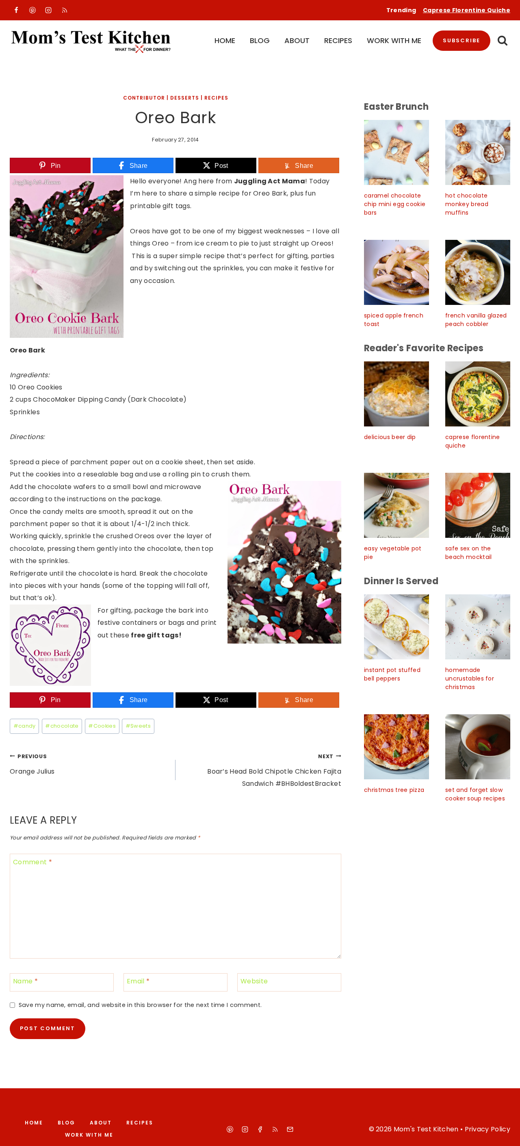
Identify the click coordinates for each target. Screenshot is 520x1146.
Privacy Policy (487, 1129)
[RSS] (64, 10)
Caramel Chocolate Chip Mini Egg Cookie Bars (394, 204)
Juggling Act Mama (269, 181)
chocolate (61, 725)
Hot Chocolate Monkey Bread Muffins (466, 204)
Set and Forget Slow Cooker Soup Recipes (475, 794)
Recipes (216, 97)
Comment (32, 862)
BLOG (260, 40)
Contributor (144, 97)
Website (254, 981)
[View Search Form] (502, 41)
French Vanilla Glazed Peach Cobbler (476, 319)
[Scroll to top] (504, 1132)
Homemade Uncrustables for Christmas (469, 678)
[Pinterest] (32, 10)
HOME (224, 40)
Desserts (184, 97)
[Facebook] (16, 10)
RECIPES (338, 40)
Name (25, 981)
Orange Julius (32, 764)
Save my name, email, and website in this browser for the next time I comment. (140, 1005)
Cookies (102, 725)
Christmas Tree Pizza (394, 790)
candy (24, 725)
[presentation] (396, 152)
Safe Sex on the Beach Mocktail (468, 552)
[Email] (290, 1129)
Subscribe (461, 40)
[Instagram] (48, 10)
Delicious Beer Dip (390, 437)
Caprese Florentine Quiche (466, 10)
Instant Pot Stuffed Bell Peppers (392, 674)
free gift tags (154, 635)
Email (138, 981)
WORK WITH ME (394, 40)
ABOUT (297, 40)
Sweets (138, 725)
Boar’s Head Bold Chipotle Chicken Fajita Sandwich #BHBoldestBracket (274, 771)
